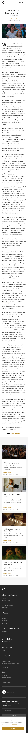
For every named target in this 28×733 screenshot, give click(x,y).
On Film (5, 474)
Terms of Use (7, 656)
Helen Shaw (5, 122)
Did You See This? (8, 460)
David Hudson (15, 19)
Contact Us (6, 642)
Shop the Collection (9, 595)
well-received (14, 176)
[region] (13, 724)
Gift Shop (5, 607)
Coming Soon (5, 603)
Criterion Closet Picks (8, 605)
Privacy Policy (6, 659)
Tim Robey (14, 399)
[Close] (24, 718)
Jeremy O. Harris (13, 50)
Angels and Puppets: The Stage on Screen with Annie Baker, (13, 133)
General (4, 675)
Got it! (13, 728)
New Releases (6, 600)
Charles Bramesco (7, 323)
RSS (12, 429)
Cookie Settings (6, 661)
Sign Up (4, 633)
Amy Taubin (12, 163)
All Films (4, 598)
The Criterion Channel (10, 628)
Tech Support (6, 680)
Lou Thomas (12, 332)
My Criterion (7, 647)
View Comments (16, 433)
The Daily (11, 20)
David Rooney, (6, 302)
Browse (4, 631)
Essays (4, 618)
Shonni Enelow (6, 347)
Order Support (6, 677)
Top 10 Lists (5, 616)
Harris (14, 211)
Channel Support (7, 682)
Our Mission (7, 639)
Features (4, 620)
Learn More (14, 724)
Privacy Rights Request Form (10, 663)
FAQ (4, 672)
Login (3, 650)
